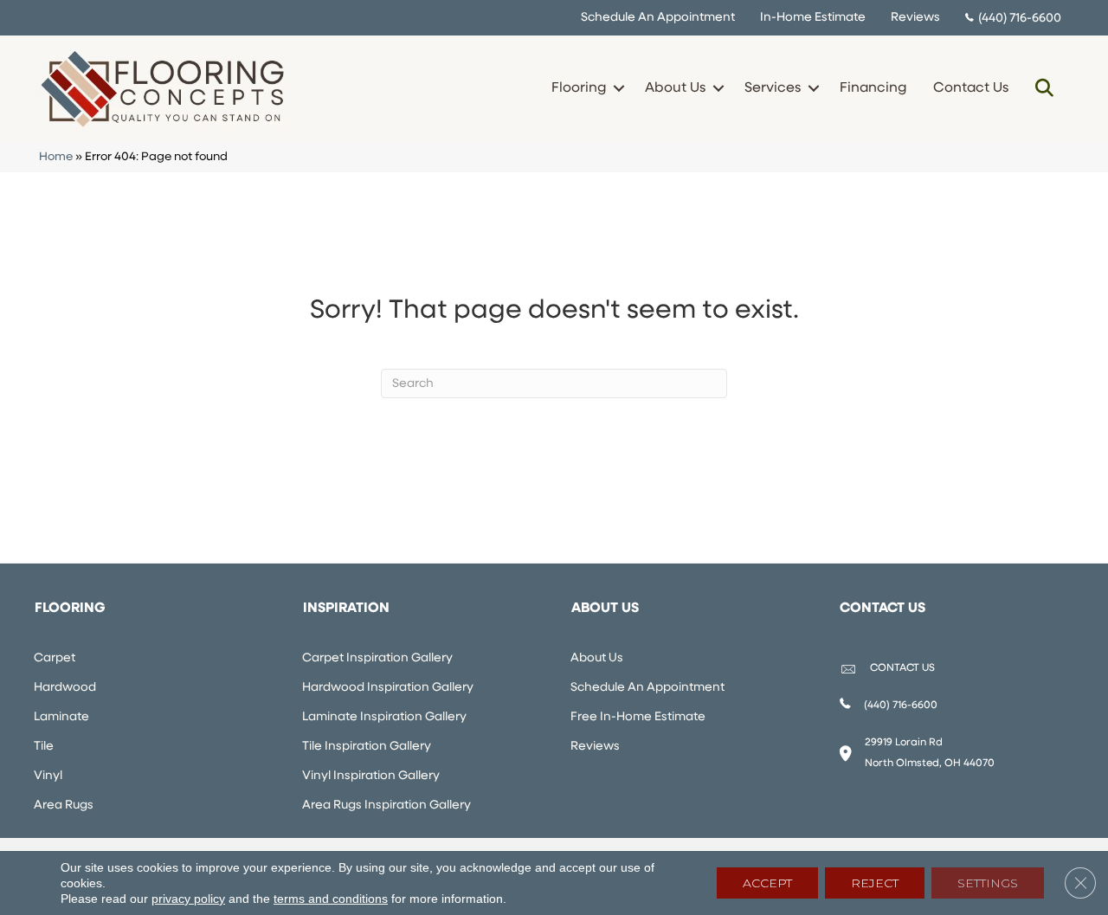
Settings (987, 883)
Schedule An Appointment (658, 17)
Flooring (578, 88)
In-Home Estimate (813, 17)
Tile (44, 746)
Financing (873, 88)
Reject (875, 883)
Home (56, 157)
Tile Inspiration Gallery (366, 746)
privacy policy (188, 898)
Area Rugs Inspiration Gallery (386, 805)
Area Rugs (63, 805)
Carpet (54, 658)
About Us (675, 88)
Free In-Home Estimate (637, 717)
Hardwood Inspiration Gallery (387, 687)
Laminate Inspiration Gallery (384, 717)
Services (772, 88)
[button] (618, 88)
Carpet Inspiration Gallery (377, 658)
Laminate (61, 717)
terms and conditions (331, 898)
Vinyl (48, 776)
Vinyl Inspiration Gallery (371, 776)
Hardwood (65, 687)
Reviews (915, 17)
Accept (767, 883)
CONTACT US (902, 668)
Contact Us (970, 88)
